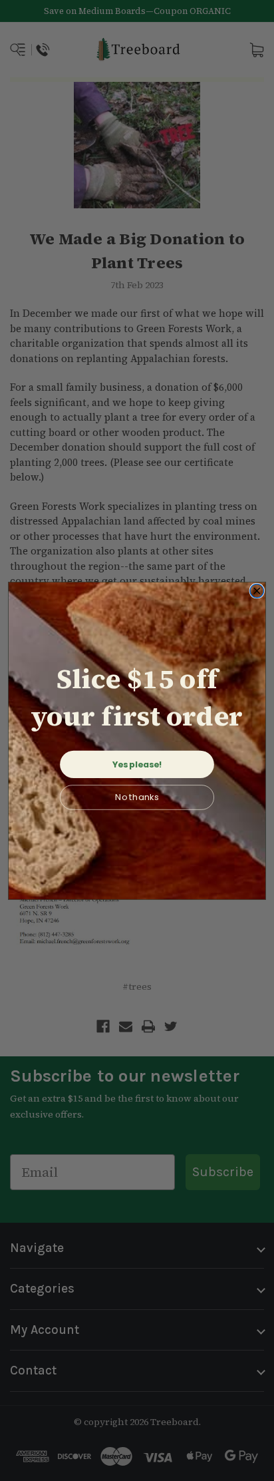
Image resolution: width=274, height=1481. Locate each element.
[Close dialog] (257, 591)
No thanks (137, 797)
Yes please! (137, 764)
